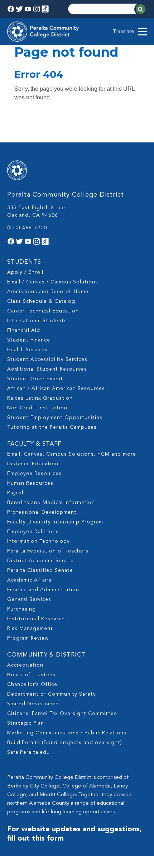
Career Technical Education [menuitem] (43, 311)
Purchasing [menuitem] (21, 609)
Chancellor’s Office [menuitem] (32, 684)
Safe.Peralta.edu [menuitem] (28, 752)
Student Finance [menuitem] (28, 340)
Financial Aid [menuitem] (23, 330)
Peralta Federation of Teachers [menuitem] (47, 551)
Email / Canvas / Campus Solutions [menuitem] (52, 281)
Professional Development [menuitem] (42, 512)
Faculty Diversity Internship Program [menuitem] (55, 522)
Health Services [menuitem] (27, 349)
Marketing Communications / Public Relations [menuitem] (66, 732)
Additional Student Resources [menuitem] (47, 369)
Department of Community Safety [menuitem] (51, 694)
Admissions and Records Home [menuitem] (47, 291)
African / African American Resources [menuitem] (56, 388)
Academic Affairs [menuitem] (29, 580)
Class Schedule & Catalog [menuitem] (41, 301)
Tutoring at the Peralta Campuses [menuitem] (52, 427)
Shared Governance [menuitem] (33, 703)
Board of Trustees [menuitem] (31, 674)
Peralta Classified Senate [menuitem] (40, 570)
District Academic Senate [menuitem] (40, 560)
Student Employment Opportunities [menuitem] (54, 417)
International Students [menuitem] (37, 320)
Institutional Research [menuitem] (36, 618)
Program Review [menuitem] (28, 638)
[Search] (140, 9)
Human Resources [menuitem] (30, 483)
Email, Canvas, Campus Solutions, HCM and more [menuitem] (71, 454)
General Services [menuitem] (29, 599)
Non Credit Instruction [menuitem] (37, 407)
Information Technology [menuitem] (38, 541)
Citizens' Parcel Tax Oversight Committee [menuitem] (62, 713)
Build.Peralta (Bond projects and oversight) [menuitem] (64, 742)
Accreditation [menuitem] (25, 665)
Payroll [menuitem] (16, 492)
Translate (123, 31)
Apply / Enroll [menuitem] (25, 272)
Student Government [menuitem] (35, 378)
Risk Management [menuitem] (30, 628)
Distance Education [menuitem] (32, 463)
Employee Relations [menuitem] (33, 531)
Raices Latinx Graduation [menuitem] (40, 398)
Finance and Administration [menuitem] (43, 589)
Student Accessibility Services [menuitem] (47, 359)
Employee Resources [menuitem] (34, 473)
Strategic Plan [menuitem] (25, 723)
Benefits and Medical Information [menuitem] (51, 502)
